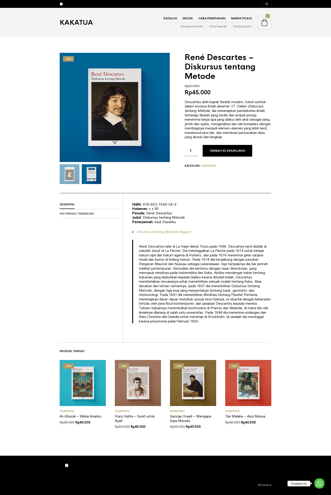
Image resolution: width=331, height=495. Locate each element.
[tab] (91, 204)
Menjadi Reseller (192, 26)
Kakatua (76, 22)
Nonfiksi (208, 166)
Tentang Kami (242, 26)
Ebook (188, 18)
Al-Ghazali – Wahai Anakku (80, 416)
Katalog (170, 18)
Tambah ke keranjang (227, 151)
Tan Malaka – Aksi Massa (245, 416)
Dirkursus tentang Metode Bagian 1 (165, 232)
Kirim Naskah (218, 26)
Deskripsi (67, 204)
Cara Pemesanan (212, 18)
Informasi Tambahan (77, 213)
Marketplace (241, 18)
